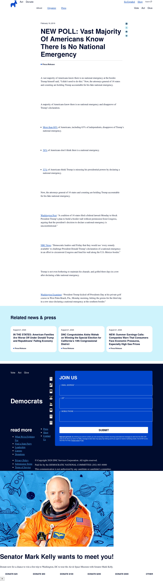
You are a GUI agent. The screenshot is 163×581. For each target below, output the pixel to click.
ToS (82, 440)
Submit (104, 430)
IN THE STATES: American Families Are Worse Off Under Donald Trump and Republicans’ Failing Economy (33, 337)
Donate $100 (66, 573)
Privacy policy (75, 440)
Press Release (48, 64)
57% (45, 169)
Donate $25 (11, 573)
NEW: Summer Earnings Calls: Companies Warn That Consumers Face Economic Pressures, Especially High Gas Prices (128, 339)
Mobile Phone (67, 411)
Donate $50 (39, 573)
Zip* (63, 398)
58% (45, 150)
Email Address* (68, 385)
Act (21, 1)
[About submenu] (43, 8)
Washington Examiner (51, 294)
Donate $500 (122, 573)
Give (150, 8)
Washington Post (49, 215)
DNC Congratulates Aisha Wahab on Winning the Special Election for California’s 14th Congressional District (81, 339)
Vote (136, 8)
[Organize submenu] (57, 8)
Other (149, 573)
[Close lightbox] (2, 579)
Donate (29, 1)
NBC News (46, 245)
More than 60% (50, 127)
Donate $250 (94, 573)
